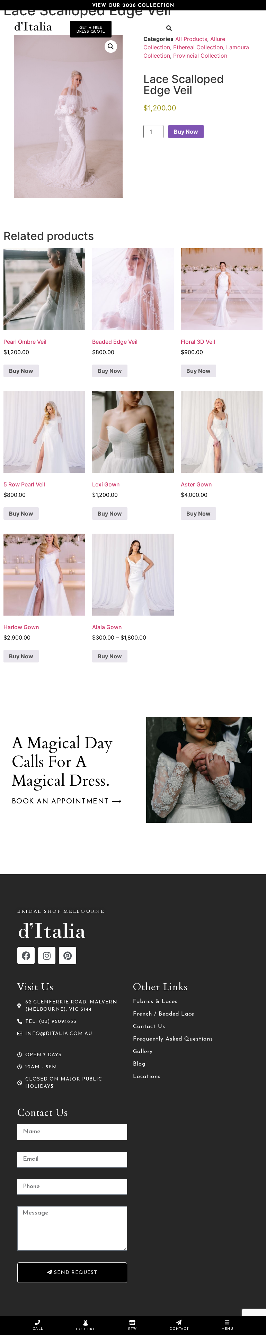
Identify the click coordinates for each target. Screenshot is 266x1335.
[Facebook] (26, 955)
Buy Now (186, 131)
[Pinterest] (67, 955)
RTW (132, 1329)
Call (38, 1329)
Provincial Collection (200, 55)
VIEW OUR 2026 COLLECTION (133, 5)
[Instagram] (46, 955)
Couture (85, 1329)
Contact (178, 1329)
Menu (227, 1329)
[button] (111, 46)
